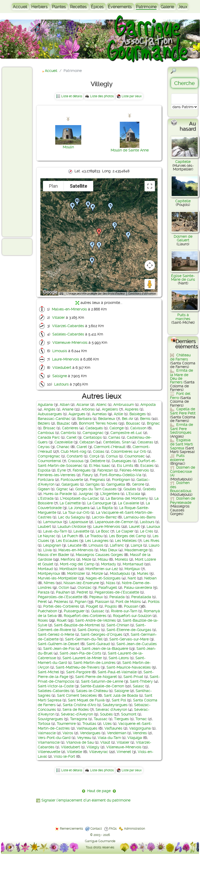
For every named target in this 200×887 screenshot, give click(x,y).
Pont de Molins (128, 602)
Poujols (111, 606)
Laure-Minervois (65, 359)
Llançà (136, 545)
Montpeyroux (49, 573)
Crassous (76, 461)
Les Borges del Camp (127, 536)
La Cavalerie (128, 503)
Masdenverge (136, 550)
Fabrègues (82, 470)
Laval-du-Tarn (55, 531)
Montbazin (68, 569)
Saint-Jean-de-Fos (59, 648)
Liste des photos (102, 96)
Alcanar (82, 404)
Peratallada (141, 597)
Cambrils (68, 433)
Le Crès (146, 531)
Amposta (148, 404)
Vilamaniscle (49, 742)
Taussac (101, 719)
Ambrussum (123, 404)
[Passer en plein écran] (150, 186)
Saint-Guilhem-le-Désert (58, 644)
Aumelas (99, 414)
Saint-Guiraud (98, 644)
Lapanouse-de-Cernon (114, 522)
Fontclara (46, 480)
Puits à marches (183, 317)
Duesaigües (122, 461)
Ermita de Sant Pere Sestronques (181, 429)
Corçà (94, 456)
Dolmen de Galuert (183, 238)
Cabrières (70, 428)
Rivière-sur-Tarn (124, 611)
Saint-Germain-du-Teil (84, 639)
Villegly (92, 747)
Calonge (116, 428)
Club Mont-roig (73, 451)
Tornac (141, 719)
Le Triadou (94, 536)
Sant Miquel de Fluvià (86, 700)
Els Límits (125, 465)
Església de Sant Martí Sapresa (181, 444)
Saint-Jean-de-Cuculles (136, 644)
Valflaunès (113, 728)
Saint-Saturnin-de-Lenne (102, 681)
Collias (98, 451)
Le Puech (70, 536)
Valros (68, 733)
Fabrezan (105, 470)
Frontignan (121, 480)
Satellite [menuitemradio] (78, 186)
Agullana (45, 404)
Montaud (45, 569)
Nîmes (49, 583)
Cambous (46, 433)
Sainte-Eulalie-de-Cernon (102, 686)
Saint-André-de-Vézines (95, 620)
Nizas (110, 583)
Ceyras (44, 447)
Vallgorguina (140, 728)
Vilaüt (105, 742)
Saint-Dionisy (89, 630)
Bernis (145, 419)
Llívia (47, 550)
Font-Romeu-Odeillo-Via (120, 475)
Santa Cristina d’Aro (79, 705)
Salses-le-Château (92, 691)
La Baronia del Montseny (127, 498)
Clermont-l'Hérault (110, 447)
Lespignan (52, 545)
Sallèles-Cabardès (68, 334)
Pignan (80, 602)
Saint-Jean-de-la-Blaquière (105, 648)
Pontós (154, 602)
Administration (134, 828)
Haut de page (99, 791)
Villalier (58, 317)
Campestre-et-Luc (126, 433)
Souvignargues (50, 719)
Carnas (114, 437)
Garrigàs (92, 484)
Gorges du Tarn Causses (96, 489)
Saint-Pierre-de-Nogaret (96, 677)
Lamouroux (52, 522)
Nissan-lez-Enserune (81, 583)
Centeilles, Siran (116, 442)
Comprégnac (49, 456)
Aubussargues (50, 414)
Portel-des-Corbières (61, 606)
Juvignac (85, 494)
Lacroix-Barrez (104, 517)
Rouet (62, 620)
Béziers (44, 423)
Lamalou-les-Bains (140, 517)
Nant (132, 578)
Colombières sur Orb (128, 451)
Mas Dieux (108, 550)
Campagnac (93, 433)
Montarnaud (133, 564)
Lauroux (153, 526)
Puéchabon (47, 611)
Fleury (87, 475)
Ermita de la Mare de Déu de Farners (181, 376)
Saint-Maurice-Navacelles (129, 667)
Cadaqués (94, 428)
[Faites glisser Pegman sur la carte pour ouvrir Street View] (150, 284)
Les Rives (151, 541)
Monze (97, 573)
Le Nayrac (46, 536)
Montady (108, 564)
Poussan (131, 606)
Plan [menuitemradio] (53, 186)
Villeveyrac (98, 752)
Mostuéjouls (120, 573)
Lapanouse (78, 522)
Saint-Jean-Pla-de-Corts (80, 653)
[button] (99, 246)
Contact (96, 828)
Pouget (92, 606)
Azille (118, 414)
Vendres (140, 733)
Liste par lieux (132, 96)
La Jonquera (79, 508)
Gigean (44, 489)
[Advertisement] (25, 152)
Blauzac (63, 423)
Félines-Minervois (134, 470)
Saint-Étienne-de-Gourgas (129, 630)
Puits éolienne (177, 458)
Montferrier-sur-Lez (101, 569)
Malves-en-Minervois (69, 309)
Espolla (44, 470)
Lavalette (81, 531)
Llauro (154, 545)
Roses (43, 620)
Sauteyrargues (115, 705)
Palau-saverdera (138, 587)
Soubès (106, 714)
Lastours (61, 384)
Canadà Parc (49, 437)
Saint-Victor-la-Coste (56, 686)
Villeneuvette (49, 752)
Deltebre (97, 461)
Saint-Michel (48, 672)
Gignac (62, 489)
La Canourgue (99, 503)
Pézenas (61, 602)
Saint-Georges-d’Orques (101, 634)
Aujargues (76, 414)
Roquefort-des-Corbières (85, 616)
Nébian (150, 578)
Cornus (112, 456)
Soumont (128, 714)
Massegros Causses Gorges (99, 555)
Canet (71, 437)
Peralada (117, 597)
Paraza (43, 592)
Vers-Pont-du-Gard (54, 738)
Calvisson (138, 428)
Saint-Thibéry (141, 681)
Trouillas (89, 723)
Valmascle (47, 733)
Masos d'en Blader (53, 555)
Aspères (132, 409)
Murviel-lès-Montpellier (57, 578)
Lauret (134, 526)
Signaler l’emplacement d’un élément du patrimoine (85, 800)
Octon (64, 587)
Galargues (70, 484)
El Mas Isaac (99, 465)
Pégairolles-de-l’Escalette (60, 597)
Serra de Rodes (76, 709)
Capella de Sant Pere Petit (183, 411)
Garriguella (115, 484)
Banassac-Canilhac (54, 419)
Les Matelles (126, 541)
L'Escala (133, 494)
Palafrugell (107, 587)
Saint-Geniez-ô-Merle (56, 634)
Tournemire (66, 723)
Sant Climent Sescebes (77, 695)
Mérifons (68, 559)
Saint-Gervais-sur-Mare (129, 639)
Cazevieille (63, 442)
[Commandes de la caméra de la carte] (150, 265)
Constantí (75, 456)
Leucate (75, 545)
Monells (121, 559)
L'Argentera (110, 494)
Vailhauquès (87, 728)
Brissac (49, 428)
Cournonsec (134, 456)
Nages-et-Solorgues (103, 578)
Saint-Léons (119, 658)
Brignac (153, 423)
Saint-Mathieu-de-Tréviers (78, 667)
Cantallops (92, 437)
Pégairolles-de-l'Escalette (117, 592)
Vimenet (124, 752)
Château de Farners (180, 357)
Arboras (88, 409)
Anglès (49, 409)
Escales (147, 465)
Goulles (129, 489)
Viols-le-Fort (64, 756)
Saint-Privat (133, 677)
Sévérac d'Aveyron (111, 709)
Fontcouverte (72, 480)
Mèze (86, 559)
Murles (142, 573)
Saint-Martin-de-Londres (94, 662)
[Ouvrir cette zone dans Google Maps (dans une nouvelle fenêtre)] (50, 292)
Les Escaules (67, 541)
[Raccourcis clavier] (61, 294)
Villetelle (74, 752)
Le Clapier (125, 531)
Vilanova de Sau (80, 742)
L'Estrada (46, 498)
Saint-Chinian (118, 625)
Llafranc (117, 545)
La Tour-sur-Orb (76, 512)
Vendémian (116, 733)
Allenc (101, 404)
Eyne (61, 470)
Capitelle (183, 162)
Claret (82, 447)
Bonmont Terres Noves (98, 423)
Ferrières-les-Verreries (57, 475)
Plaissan (102, 602)
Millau (103, 559)
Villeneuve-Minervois (70, 342)
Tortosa (44, 723)
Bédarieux (106, 419)
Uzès (107, 723)
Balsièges (137, 414)
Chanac (63, 447)
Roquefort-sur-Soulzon (132, 616)
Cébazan (87, 442)
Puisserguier (74, 611)
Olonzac (85, 587)
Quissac (97, 611)
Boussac (133, 423)
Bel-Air (127, 419)
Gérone (138, 484)
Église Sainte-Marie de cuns (183, 278)
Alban (65, 404)
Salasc (138, 686)
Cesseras (145, 442)
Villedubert (61, 367)
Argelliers (110, 409)
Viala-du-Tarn (109, 738)
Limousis (59, 351)
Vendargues (90, 733)
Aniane (67, 409)
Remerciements (71, 828)
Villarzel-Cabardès (68, 326)
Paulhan (63, 592)
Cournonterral (49, 461)
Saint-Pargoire (78, 672)
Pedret (82, 592)
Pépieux (96, 597)
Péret (42, 602)
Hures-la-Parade (57, 494)
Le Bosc (102, 531)
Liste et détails (71, 96)
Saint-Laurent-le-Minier (82, 658)
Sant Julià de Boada (121, 695)
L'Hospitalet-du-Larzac (79, 498)
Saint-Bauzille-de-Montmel (77, 625)
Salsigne (59, 376)
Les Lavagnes (97, 541)
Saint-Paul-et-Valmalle (117, 672)
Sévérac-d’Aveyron (77, 714)
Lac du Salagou (71, 517)
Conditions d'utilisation (142, 293)
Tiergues (121, 719)
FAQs (113, 828)
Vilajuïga (134, 738)
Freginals (97, 480)
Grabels (149, 489)
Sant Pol (119, 700)
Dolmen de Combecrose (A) (182, 471)
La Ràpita (105, 508)
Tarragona (78, 719)
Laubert (44, 526)
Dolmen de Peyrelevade (182, 500)
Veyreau (84, 738)
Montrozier (76, 573)
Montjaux (132, 569)
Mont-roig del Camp (77, 564)
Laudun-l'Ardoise (72, 526)
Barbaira (84, 419)
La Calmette (70, 503)
